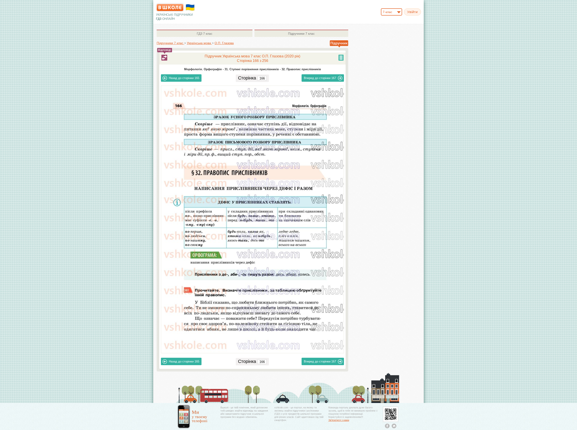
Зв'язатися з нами (338, 420)
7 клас (204, 33)
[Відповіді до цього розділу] (164, 58)
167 (320, 78)
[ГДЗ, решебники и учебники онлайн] (170, 7)
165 (184, 78)
